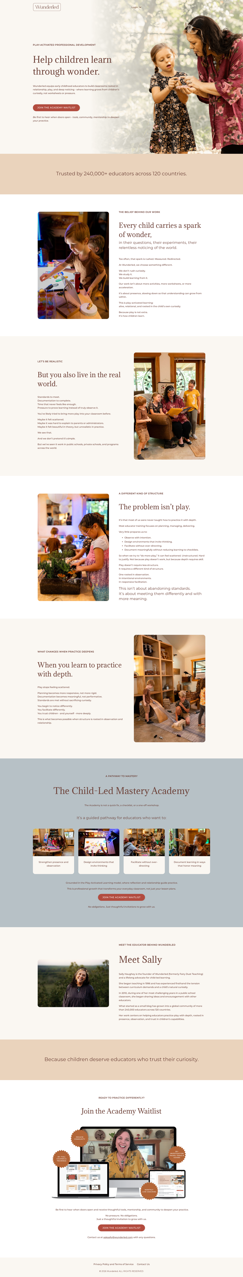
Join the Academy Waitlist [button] (121, 897)
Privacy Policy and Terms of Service (114, 1264)
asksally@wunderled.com (118, 1237)
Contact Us (143, 1264)
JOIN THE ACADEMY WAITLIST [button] (56, 107)
